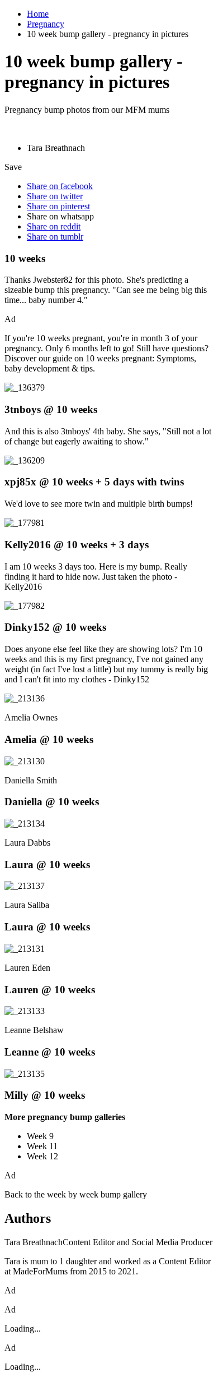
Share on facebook (60, 186)
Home (38, 14)
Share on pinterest (58, 206)
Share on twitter (55, 196)
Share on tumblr (55, 236)
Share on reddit (53, 226)
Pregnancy (45, 24)
